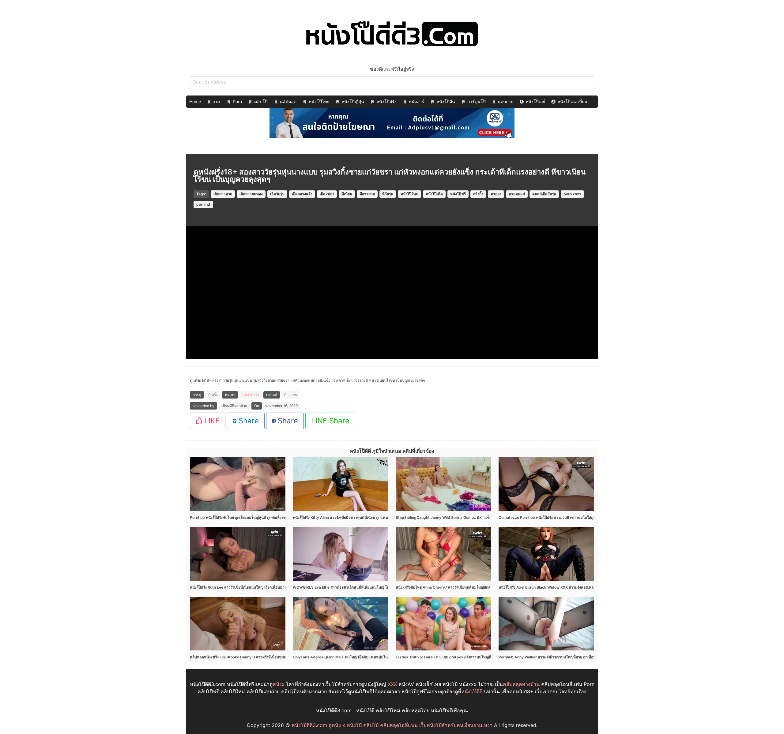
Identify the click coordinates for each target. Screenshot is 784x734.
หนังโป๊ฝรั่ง (386, 101)
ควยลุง (496, 194)
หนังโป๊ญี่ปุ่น (352, 101)
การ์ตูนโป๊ (476, 101)
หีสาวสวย (367, 194)
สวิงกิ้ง (478, 194)
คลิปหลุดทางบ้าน (521, 684)
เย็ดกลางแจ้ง (302, 194)
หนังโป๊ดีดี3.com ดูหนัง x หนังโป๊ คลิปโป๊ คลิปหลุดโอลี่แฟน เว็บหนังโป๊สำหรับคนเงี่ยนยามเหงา (392, 725)
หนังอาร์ (416, 101)
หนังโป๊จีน (445, 101)
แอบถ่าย (505, 101)
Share (247, 420)
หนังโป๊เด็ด (434, 194)
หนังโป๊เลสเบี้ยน (572, 101)
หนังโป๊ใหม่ (409, 194)
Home (195, 101)
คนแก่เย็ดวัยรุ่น (544, 194)
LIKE (211, 420)
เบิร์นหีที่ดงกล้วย (234, 405)
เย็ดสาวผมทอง (251, 194)
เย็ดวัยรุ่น (277, 194)
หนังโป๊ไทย (319, 101)
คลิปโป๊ (261, 101)
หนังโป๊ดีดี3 (473, 691)
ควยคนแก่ (517, 194)
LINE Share (330, 420)
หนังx (279, 684)
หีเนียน (346, 194)
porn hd (203, 204)
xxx (217, 101)
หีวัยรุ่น (387, 194)
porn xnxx (572, 194)
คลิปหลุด (288, 101)
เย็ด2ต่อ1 (327, 194)
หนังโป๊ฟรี (458, 194)
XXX (392, 684)
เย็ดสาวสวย (222, 194)
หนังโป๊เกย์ (535, 101)
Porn (237, 101)
